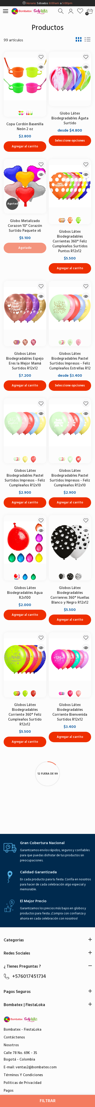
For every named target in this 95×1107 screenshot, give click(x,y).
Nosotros (11, 1045)
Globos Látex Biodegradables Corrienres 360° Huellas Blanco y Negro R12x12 (69, 595)
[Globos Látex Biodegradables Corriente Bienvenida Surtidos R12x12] (70, 659)
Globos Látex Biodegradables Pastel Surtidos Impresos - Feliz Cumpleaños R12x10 (25, 478)
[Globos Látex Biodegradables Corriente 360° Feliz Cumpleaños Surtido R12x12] (25, 659)
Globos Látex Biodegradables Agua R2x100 (25, 593)
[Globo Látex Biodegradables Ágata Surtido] (70, 79)
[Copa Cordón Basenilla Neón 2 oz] (25, 79)
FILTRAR (48, 1100)
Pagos (8, 1091)
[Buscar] (61, 11)
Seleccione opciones (70, 140)
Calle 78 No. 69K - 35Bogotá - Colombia (20, 1056)
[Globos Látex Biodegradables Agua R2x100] (25, 542)
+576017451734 (29, 976)
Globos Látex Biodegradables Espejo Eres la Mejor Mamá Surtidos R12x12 (25, 361)
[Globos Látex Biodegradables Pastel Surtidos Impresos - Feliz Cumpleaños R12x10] (25, 425)
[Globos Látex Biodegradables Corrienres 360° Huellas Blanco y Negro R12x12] (70, 542)
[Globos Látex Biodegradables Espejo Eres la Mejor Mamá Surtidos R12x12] (25, 308)
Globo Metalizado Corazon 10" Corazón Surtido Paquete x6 (25, 226)
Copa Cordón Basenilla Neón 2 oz (24, 126)
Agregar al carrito (25, 146)
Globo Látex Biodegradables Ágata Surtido (69, 118)
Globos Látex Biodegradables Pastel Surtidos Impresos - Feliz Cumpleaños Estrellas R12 (70, 361)
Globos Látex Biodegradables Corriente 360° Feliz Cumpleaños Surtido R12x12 (25, 714)
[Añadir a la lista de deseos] (41, 57)
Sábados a (49, 3)
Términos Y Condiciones (23, 1075)
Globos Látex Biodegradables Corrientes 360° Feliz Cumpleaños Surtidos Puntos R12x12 (69, 241)
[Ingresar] (71, 11)
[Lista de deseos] (80, 11)
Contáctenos (14, 1037)
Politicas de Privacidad (22, 1083)
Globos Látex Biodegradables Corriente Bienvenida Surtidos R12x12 (69, 712)
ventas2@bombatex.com (36, 1067)
